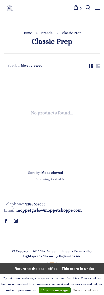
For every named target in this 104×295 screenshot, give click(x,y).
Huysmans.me (70, 256)
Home (27, 33)
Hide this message (54, 290)
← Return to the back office (34, 269)
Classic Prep (72, 33)
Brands (47, 33)
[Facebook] (6, 221)
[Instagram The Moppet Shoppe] (16, 221)
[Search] (88, 8)
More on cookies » (85, 290)
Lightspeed (31, 256)
